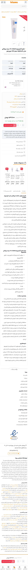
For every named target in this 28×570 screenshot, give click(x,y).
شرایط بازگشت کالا (23, 406)
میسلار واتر (10, 492)
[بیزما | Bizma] (14, 2)
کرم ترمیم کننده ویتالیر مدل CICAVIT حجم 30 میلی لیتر (22, 174)
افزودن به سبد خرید (8, 125)
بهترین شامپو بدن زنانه (22, 422)
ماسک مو (12, 493)
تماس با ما (25, 375)
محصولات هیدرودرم (21, 509)
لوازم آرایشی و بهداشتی (14, 485)
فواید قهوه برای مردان (23, 419)
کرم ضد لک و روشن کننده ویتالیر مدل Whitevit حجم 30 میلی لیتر (17, 176)
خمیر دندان (18, 500)
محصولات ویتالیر (10, 506)
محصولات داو (8, 507)
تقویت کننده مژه (15, 486)
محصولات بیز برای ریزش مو (22, 424)
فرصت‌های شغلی (23, 384)
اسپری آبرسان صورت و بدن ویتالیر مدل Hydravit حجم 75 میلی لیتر (7, 174)
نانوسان (4, 547)
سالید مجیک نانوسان (18, 549)
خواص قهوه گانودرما (23, 416)
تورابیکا (20, 527)
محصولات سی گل (20, 507)
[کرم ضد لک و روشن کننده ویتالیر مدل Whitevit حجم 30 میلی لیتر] (17, 169)
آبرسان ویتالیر (16, 99)
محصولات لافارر (24, 504)
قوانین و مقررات (24, 381)
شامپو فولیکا (20, 493)
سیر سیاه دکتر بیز (19, 518)
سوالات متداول (24, 394)
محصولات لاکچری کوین (18, 504)
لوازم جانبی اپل (21, 541)
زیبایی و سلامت (20, 12)
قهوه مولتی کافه (4, 525)
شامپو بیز (15, 493)
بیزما (25, 12)
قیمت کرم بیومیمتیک (19, 495)
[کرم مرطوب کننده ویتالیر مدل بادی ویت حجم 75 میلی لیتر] (12, 169)
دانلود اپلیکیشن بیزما (13, 453)
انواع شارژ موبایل (18, 539)
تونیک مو (3, 493)
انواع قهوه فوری (13, 523)
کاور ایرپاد (13, 537)
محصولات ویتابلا (10, 504)
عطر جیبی (6, 497)
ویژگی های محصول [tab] (16, 191)
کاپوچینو (17, 525)
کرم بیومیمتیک (24, 413)
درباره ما (25, 378)
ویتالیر (21, 94)
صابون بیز (25, 495)
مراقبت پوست (13, 12)
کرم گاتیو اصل (7, 490)
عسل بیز (8, 516)
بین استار (10, 520)
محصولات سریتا (4, 504)
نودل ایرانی (22, 516)
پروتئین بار (9, 514)
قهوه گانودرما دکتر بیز (12, 527)
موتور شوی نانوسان (10, 549)
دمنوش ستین (15, 520)
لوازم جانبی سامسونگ (14, 541)
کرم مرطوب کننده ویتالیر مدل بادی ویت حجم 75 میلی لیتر (12, 176)
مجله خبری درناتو (24, 387)
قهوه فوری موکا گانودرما (17, 528)
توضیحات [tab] (23, 191)
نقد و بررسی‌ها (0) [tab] (7, 191)
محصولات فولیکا (9, 509)
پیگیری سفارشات (24, 403)
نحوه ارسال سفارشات (23, 400)
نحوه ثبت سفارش (23, 397)
